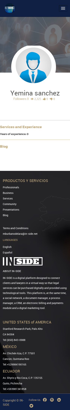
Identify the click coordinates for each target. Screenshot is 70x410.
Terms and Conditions (15, 228)
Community (9, 204)
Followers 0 (21, 99)
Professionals (11, 187)
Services (8, 198)
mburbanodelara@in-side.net (20, 233)
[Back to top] (62, 388)
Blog (5, 215)
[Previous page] (62, 394)
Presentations (11, 209)
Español (7, 252)
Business (8, 193)
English (7, 247)
